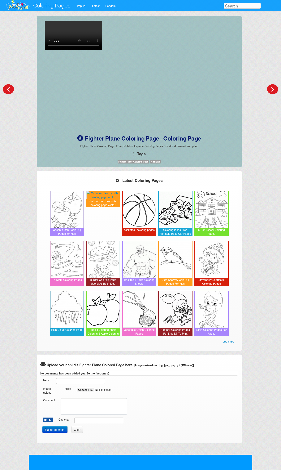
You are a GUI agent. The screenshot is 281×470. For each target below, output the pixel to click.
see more (228, 341)
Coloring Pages (51, 5)
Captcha (63, 419)
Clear (77, 430)
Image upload (47, 390)
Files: (67, 389)
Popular (81, 6)
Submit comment (55, 430)
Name (46, 380)
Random (110, 6)
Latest (96, 6)
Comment (49, 400)
